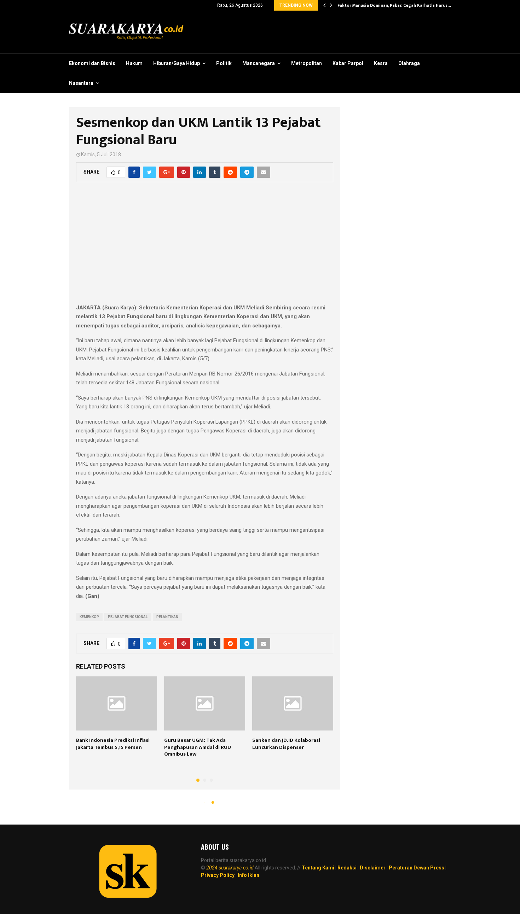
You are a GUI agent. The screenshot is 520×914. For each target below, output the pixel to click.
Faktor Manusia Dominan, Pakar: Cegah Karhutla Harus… (394, 5)
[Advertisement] (204, 246)
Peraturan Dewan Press (416, 868)
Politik (224, 63)
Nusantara (81, 83)
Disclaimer (373, 868)
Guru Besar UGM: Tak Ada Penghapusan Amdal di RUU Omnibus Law (197, 747)
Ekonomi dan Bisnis (92, 63)
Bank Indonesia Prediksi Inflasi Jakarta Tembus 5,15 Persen (113, 744)
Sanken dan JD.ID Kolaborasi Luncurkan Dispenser (286, 744)
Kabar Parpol (348, 63)
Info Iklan (248, 875)
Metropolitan (306, 63)
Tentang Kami (318, 868)
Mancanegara (258, 63)
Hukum (134, 63)
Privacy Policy (218, 875)
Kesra (381, 63)
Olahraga (409, 63)
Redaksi (347, 868)
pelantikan (167, 617)
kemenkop (89, 617)
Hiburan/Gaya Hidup (176, 63)
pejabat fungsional (128, 617)
